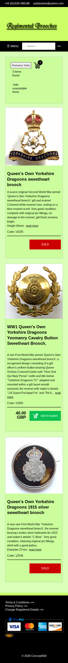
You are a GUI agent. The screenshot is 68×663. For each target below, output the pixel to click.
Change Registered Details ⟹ (24, 609)
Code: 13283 (15, 403)
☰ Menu (12, 46)
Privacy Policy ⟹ (16, 605)
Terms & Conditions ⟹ (19, 602)
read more (32, 225)
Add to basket (49, 415)
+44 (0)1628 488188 (17, 3)
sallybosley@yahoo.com (48, 3)
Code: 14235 (15, 231)
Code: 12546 (15, 555)
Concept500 (39, 655)
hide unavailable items (16, 88)
